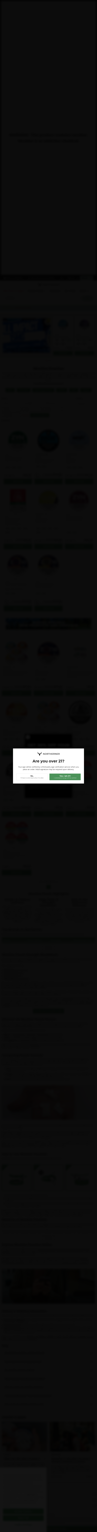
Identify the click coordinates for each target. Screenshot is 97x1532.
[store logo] (48, 754)
